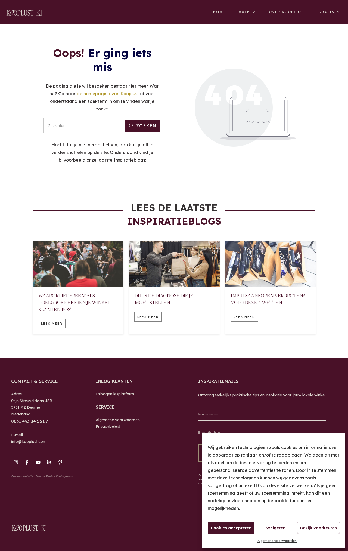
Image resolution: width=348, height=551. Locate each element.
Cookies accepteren (231, 527)
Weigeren (275, 527)
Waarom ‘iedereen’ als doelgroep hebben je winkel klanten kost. (74, 302)
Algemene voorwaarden (118, 419)
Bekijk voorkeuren (318, 527)
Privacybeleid (108, 426)
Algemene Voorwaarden (277, 541)
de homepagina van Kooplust (108, 93)
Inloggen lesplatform (115, 394)
